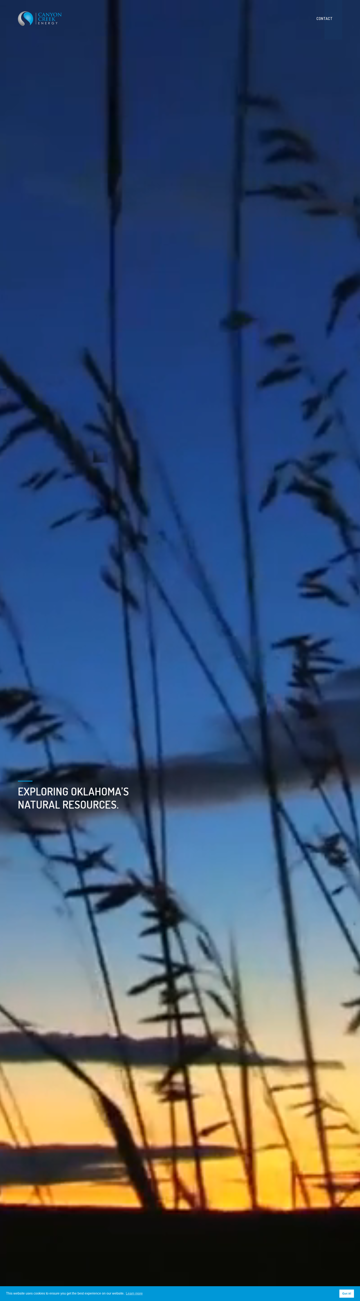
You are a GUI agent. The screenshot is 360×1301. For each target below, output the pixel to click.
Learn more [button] (134, 1293)
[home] (40, 18)
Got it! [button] (346, 1293)
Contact (324, 18)
